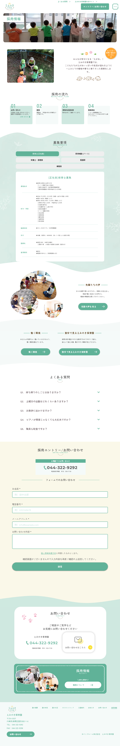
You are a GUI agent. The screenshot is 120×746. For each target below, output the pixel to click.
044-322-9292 (44, 643)
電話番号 (16, 504)
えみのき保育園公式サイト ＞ (86, 1)
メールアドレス (20, 519)
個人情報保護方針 (48, 553)
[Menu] (115, 6)
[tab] (37, 153)
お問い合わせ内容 (21, 532)
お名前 (15, 489)
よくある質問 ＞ (64, 1)
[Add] (95, 6)
